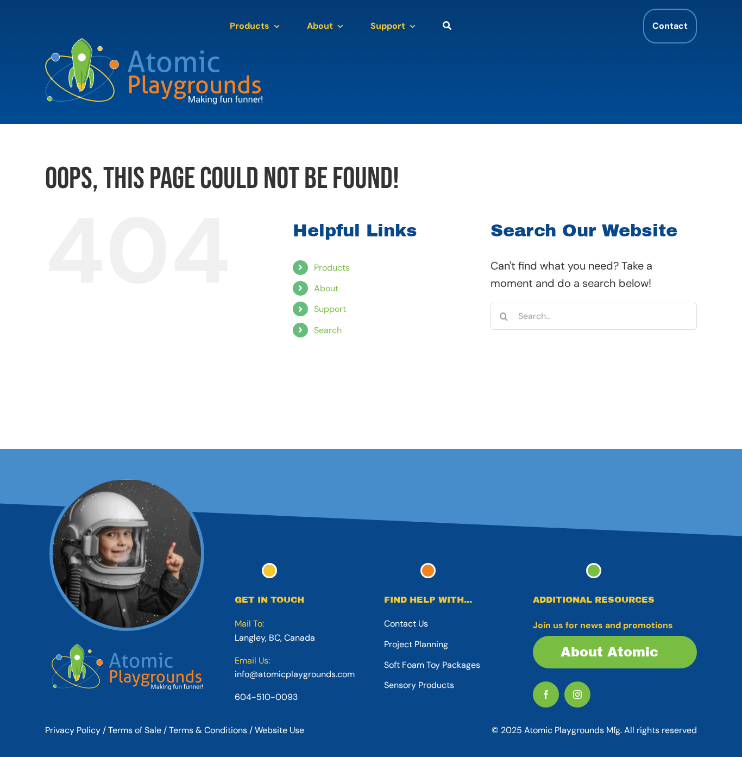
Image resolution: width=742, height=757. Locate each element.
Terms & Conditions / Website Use (236, 730)
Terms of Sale (134, 730)
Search (328, 330)
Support (330, 309)
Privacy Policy (72, 730)
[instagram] (577, 694)
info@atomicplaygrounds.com (295, 674)
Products (332, 267)
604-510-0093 (266, 697)
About (326, 288)
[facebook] (546, 694)
